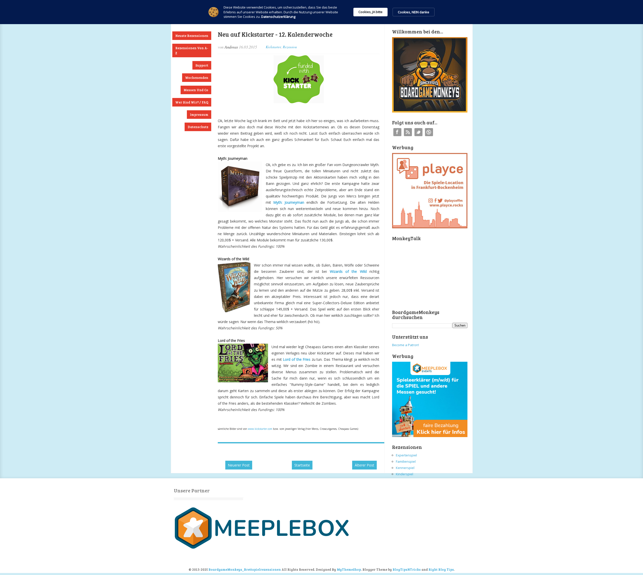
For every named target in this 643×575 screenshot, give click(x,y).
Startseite (302, 465)
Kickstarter (273, 46)
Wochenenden (196, 77)
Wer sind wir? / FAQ (191, 102)
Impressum (199, 114)
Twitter (418, 132)
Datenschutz (198, 127)
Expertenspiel (406, 455)
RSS (408, 132)
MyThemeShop (349, 569)
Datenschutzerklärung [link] (278, 16)
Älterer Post (364, 465)
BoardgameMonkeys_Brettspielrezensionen (244, 569)
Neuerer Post (239, 465)
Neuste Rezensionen (191, 35)
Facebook (397, 132)
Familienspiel (406, 461)
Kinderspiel (404, 474)
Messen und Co (196, 90)
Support (201, 65)
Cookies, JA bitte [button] (370, 12)
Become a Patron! (405, 345)
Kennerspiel (405, 467)
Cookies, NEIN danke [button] (413, 12)
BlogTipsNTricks (407, 569)
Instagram (429, 132)
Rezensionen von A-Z (191, 50)
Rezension (290, 46)
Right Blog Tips (441, 569)
